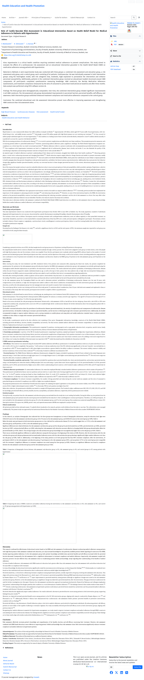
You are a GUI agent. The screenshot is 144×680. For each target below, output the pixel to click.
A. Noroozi (30, 44)
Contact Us (91, 18)
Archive (11, 18)
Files (114, 36)
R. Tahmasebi (19, 44)
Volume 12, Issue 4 (133, 23)
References (9, 648)
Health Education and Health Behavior (15, 118)
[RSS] (126, 673)
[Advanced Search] (139, 17)
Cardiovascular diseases (26, 112)
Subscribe (137, 667)
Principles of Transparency (41, 18)
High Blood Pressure (8, 112)
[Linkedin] (121, 673)
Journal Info (23, 18)
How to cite (117, 56)
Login (132, 1)
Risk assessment (42, 112)
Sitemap (6, 673)
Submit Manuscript (77, 18)
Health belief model (57, 112)
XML (115, 41)
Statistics (116, 61)
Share (115, 51)
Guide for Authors (61, 18)
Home (4, 18)
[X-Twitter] (116, 673)
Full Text (8, 124)
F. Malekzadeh (6, 44)
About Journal (8, 660)
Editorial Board (8, 664)
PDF (118, 44)
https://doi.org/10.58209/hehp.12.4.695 (17, 55)
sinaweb (36, 677)
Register (139, 1)
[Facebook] (111, 673)
